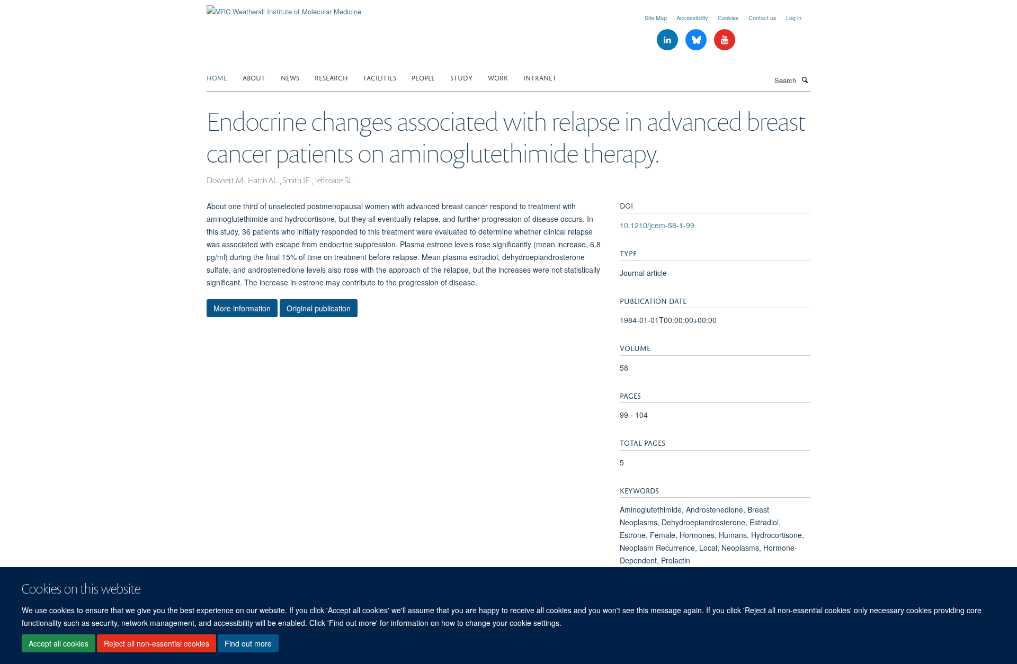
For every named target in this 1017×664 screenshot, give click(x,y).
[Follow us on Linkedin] (668, 40)
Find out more (248, 643)
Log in (793, 17)
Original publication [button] (319, 308)
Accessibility (692, 17)
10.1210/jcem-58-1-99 (657, 225)
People (423, 77)
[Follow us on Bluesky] (697, 40)
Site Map (656, 17)
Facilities (379, 77)
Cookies (728, 17)
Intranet (540, 77)
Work (498, 77)
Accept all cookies (58, 643)
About (254, 77)
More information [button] (242, 308)
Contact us (762, 17)
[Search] (804, 79)
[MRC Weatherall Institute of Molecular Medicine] (284, 8)
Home (217, 77)
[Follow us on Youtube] (724, 40)
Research (331, 77)
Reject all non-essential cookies (156, 643)
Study (461, 77)
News (290, 77)
